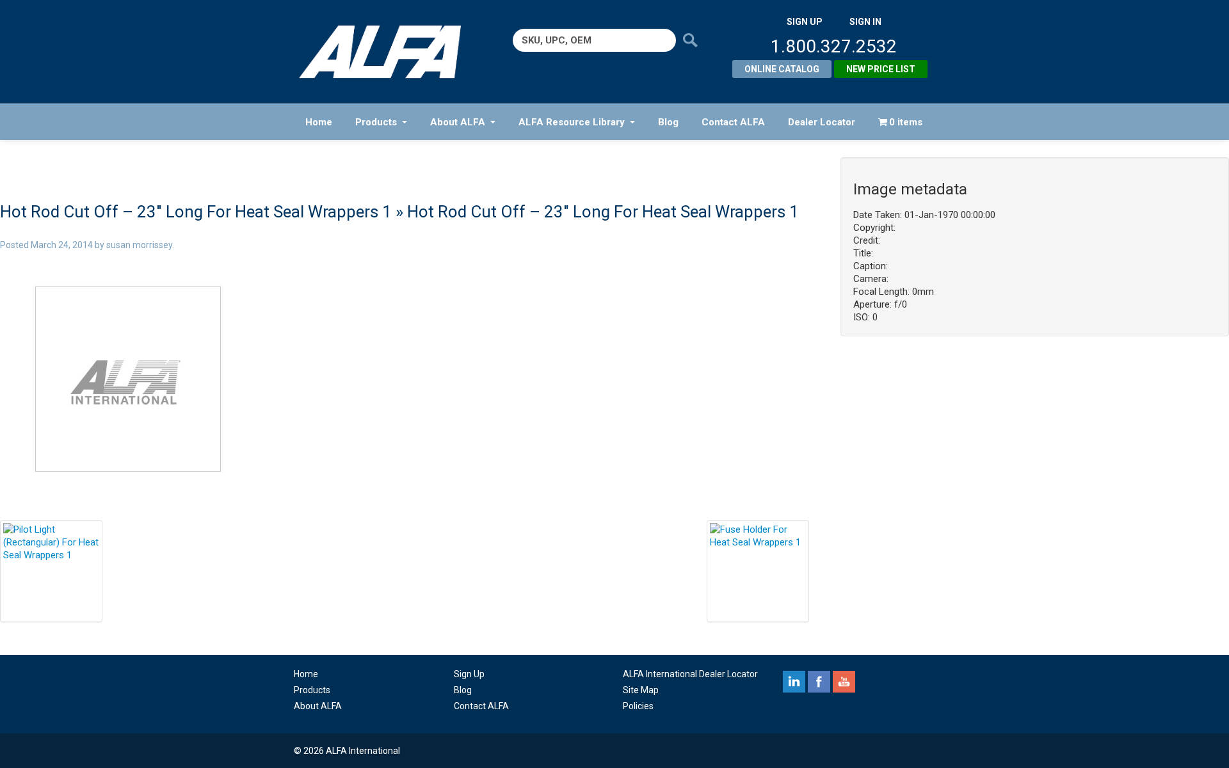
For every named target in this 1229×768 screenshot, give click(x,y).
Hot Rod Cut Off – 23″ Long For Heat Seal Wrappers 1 (196, 211)
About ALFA (457, 122)
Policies (638, 706)
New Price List (880, 69)
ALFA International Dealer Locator (690, 674)
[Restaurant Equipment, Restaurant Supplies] (389, 52)
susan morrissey (139, 245)
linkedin (794, 682)
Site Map (641, 690)
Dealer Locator (821, 122)
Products (376, 122)
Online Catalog (781, 69)
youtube (844, 682)
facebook (819, 682)
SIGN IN (865, 22)
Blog (668, 122)
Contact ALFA (733, 122)
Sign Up (469, 674)
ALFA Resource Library (571, 122)
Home (318, 122)
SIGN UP (805, 22)
